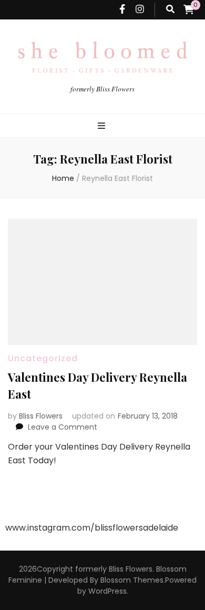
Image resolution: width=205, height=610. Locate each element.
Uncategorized (43, 358)
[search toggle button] (170, 10)
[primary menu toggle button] (103, 126)
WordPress (107, 591)
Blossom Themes (131, 580)
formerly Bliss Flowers (102, 89)
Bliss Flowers (41, 416)
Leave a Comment (62, 427)
